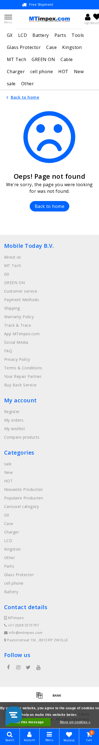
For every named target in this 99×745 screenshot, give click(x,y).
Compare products (22, 437)
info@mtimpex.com (26, 632)
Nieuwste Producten (23, 489)
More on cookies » (75, 722)
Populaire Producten (23, 498)
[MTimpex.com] (49, 19)
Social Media (16, 342)
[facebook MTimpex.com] (8, 667)
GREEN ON (43, 59)
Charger (16, 71)
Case (51, 47)
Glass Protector (24, 47)
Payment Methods (21, 299)
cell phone (41, 71)
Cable (67, 59)
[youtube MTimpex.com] (38, 667)
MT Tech (16, 59)
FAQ (8, 350)
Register (12, 411)
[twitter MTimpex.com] (28, 667)
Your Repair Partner (23, 376)
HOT (63, 71)
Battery (40, 35)
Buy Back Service (20, 384)
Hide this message (28, 722)
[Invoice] (41, 698)
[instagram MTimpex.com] (18, 667)
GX (10, 35)
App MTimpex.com (22, 333)
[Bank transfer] (58, 698)
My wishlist (14, 428)
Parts (60, 35)
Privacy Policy (17, 359)
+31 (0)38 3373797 (23, 625)
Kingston (72, 47)
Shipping (12, 308)
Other (27, 84)
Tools (78, 35)
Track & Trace (17, 325)
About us (12, 257)
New (79, 71)
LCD (22, 35)
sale (11, 84)
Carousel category (21, 506)
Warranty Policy (19, 316)
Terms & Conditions (23, 367)
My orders (13, 420)
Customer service (20, 291)
